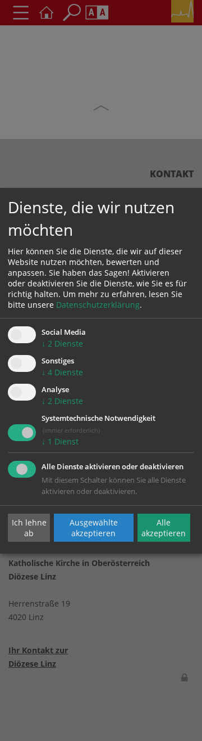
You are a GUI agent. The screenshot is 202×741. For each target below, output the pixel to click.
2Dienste (62, 343)
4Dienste (62, 372)
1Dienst (60, 441)
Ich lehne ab (29, 527)
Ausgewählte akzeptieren (94, 527)
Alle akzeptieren (163, 527)
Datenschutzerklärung (98, 304)
